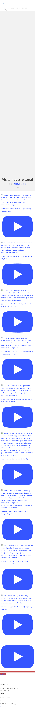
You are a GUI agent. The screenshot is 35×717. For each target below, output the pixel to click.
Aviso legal (3, 701)
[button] (17, 716)
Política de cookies (5, 698)
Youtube (20, 184)
